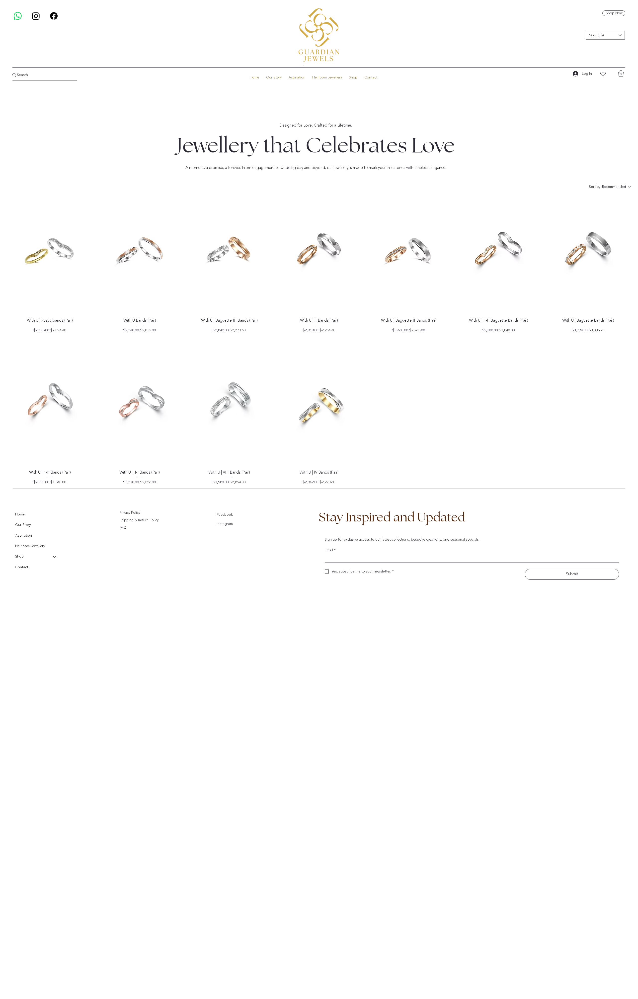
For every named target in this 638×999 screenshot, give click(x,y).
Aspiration (23, 535)
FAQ (122, 527)
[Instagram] (36, 16)
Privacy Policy (129, 512)
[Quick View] (50, 253)
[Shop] (55, 556)
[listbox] (605, 35)
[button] (605, 35)
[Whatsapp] (18, 16)
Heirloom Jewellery (30, 546)
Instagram (225, 523)
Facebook (225, 514)
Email (330, 550)
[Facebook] (54, 16)
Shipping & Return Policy (139, 520)
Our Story (23, 524)
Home (20, 514)
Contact (21, 567)
